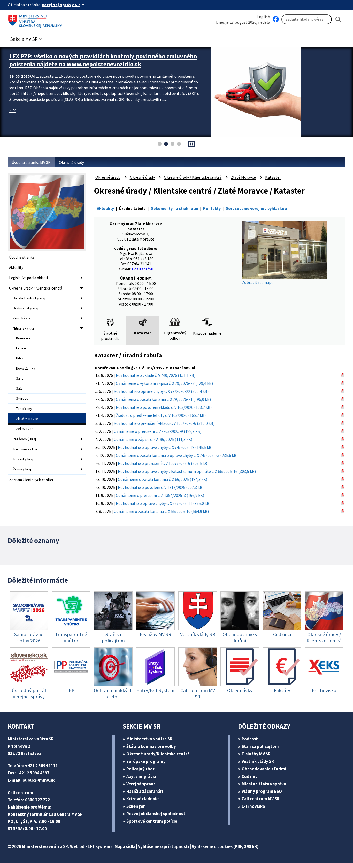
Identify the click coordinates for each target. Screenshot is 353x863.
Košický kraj (22, 318)
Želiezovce (24, 428)
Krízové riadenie (142, 799)
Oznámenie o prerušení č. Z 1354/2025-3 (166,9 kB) (160, 495)
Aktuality (16, 267)
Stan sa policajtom (260, 746)
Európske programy (146, 761)
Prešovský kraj (24, 439)
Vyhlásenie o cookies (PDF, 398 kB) (225, 846)
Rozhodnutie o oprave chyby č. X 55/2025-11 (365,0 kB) (163, 503)
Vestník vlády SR (258, 761)
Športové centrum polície (151, 821)
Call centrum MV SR (260, 799)
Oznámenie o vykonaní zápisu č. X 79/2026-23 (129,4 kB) (164, 383)
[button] (27, 37)
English (263, 16)
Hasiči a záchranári (144, 791)
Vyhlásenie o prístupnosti (163, 846)
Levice (21, 348)
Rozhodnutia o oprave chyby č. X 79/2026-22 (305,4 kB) (161, 391)
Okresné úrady (71, 162)
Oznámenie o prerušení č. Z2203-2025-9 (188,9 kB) (157, 431)
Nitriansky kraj (24, 328)
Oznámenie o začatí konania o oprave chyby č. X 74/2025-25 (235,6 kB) (177, 455)
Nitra (19, 358)
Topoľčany (24, 408)
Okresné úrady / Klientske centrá (35, 288)
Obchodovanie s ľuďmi (264, 769)
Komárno (23, 338)
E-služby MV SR (256, 754)
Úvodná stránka (21, 257)
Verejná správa (141, 784)
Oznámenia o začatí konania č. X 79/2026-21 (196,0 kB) (163, 399)
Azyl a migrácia (141, 776)
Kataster (273, 177)
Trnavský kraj (23, 459)
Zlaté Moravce (27, 418)
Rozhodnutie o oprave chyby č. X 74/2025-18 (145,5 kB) (165, 447)
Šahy (20, 378)
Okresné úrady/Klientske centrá (158, 754)
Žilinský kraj (22, 469)
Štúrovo (22, 398)
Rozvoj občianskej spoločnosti (156, 814)
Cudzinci (250, 776)
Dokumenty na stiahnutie (174, 208)
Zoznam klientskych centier (31, 479)
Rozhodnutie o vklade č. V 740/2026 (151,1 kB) (155, 375)
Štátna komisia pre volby (151, 746)
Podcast (250, 739)
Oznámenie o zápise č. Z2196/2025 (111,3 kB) (153, 439)
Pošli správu (142, 268)
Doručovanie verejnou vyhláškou (256, 208)
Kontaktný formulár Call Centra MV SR (45, 814)
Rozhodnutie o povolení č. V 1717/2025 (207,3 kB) (161, 487)
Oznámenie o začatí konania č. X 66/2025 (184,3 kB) (162, 479)
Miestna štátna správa (264, 784)
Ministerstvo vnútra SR (149, 739)
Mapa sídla (124, 846)
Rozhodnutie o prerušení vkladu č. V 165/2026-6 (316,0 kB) (164, 423)
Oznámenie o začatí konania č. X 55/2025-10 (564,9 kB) (161, 511)
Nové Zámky (25, 368)
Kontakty (212, 208)
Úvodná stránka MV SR (31, 162)
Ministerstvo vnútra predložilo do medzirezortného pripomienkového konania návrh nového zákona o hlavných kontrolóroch (105, 60)
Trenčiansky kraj (25, 449)
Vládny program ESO (262, 791)
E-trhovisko (253, 806)
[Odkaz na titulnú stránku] (36, 19)
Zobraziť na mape (257, 282)
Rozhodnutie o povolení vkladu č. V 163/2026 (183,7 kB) (164, 407)
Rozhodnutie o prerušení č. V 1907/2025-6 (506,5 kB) (163, 463)
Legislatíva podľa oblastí (28, 277)
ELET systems (98, 846)
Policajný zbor (140, 769)
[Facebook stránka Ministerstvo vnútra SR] (276, 19)
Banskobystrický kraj (29, 298)
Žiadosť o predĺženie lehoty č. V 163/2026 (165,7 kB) (161, 415)
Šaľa (19, 388)
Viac (12, 110)
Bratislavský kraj (25, 308)
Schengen (136, 806)
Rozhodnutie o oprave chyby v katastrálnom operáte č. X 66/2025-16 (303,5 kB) (187, 471)
